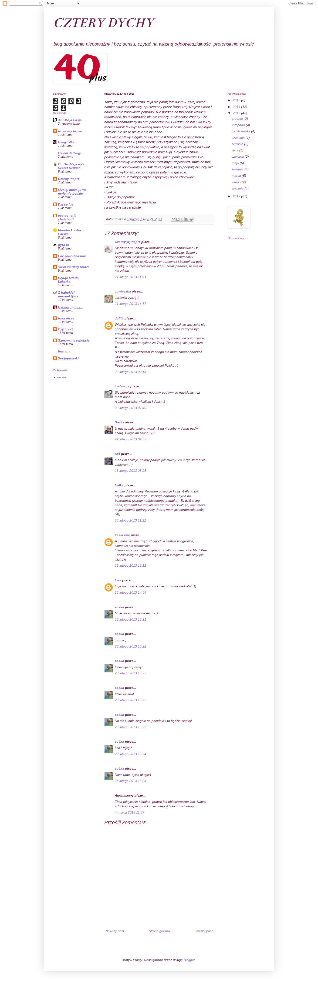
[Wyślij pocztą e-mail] (173, 219)
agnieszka (123, 291)
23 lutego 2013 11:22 (130, 520)
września (239, 138)
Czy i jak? (65, 329)
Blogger (189, 960)
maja (236, 163)
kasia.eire (122, 535)
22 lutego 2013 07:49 (130, 408)
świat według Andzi (73, 267)
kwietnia (238, 169)
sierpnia (238, 144)
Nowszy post (114, 931)
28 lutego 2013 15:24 (130, 754)
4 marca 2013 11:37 (129, 812)
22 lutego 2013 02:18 (130, 372)
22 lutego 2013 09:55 (130, 439)
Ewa (118, 580)
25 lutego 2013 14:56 (130, 592)
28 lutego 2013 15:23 (130, 727)
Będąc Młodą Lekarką (68, 279)
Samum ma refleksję (74, 340)
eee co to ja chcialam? (67, 217)
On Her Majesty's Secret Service (71, 166)
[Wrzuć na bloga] (178, 219)
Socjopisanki (68, 358)
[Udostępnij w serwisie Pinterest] (191, 219)
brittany (64, 351)
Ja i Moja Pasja (70, 120)
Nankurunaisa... (70, 307)
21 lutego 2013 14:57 (130, 304)
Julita (119, 318)
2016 (237, 100)
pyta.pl (63, 245)
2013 (237, 113)
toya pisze (66, 318)
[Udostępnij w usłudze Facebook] (186, 219)
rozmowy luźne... (71, 131)
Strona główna (159, 931)
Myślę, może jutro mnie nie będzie (72, 191)
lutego (237, 182)
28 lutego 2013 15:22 (130, 646)
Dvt (117, 454)
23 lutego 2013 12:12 (130, 565)
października (241, 131)
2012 (237, 196)
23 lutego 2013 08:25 (130, 470)
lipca (235, 150)
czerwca (238, 156)
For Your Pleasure (72, 256)
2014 (237, 107)
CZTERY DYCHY (103, 22)
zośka (119, 607)
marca (237, 175)
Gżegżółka (66, 142)
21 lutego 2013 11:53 (130, 277)
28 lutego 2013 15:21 (130, 619)
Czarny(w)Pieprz (127, 242)
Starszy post (203, 931)
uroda (61, 377)
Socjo (119, 422)
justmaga (122, 386)
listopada (239, 125)
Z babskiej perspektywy (68, 294)
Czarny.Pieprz (68, 179)
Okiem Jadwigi (69, 153)
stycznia (238, 188)
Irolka (119, 485)
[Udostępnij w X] (182, 219)
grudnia (238, 118)
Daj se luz (65, 204)
